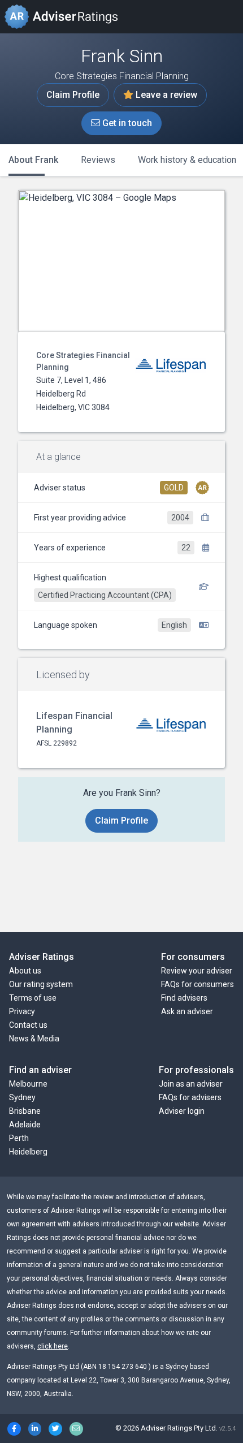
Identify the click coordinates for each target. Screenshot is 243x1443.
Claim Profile (72, 94)
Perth (19, 1138)
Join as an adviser (191, 1083)
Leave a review (165, 94)
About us (25, 970)
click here (52, 1346)
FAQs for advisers (190, 1097)
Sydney (22, 1097)
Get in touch (126, 123)
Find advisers (184, 997)
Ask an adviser (187, 1011)
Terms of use (33, 997)
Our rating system (41, 984)
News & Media (34, 1038)
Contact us (28, 1025)
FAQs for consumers (197, 984)
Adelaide (25, 1124)
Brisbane (25, 1110)
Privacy (22, 1011)
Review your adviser (196, 970)
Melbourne (28, 1083)
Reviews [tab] (98, 159)
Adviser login (182, 1110)
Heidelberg (28, 1151)
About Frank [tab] (33, 159)
